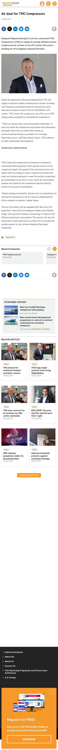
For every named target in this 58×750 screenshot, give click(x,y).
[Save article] (54, 28)
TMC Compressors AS (12, 254)
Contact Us (10, 665)
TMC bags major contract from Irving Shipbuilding (41, 370)
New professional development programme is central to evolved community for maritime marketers (36, 321)
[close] (56, 23)
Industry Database (14, 652)
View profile (7, 257)
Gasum (34, 313)
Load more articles (29, 475)
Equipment (10, 237)
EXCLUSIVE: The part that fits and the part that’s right (41, 413)
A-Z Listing (10, 677)
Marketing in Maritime (41, 329)
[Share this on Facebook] (3, 28)
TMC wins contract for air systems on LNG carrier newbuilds (14, 413)
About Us (9, 661)
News (6, 364)
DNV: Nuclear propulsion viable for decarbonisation (13, 456)
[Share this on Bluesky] (21, 28)
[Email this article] (27, 28)
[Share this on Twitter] (9, 28)
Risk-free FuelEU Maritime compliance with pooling (32, 308)
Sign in (22, 23)
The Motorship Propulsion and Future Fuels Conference (26, 671)
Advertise (9, 656)
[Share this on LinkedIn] (15, 28)
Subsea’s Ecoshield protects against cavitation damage (40, 456)
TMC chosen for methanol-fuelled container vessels (12, 370)
